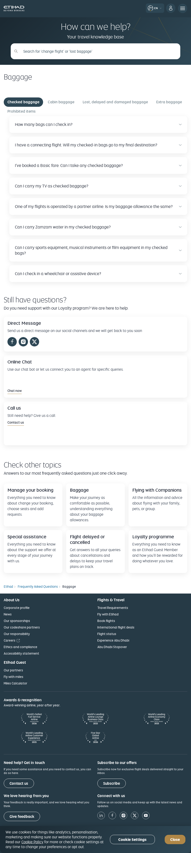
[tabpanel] (95, 199)
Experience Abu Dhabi (113, 640)
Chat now (14, 391)
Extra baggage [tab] (169, 102)
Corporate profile (17, 608)
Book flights (106, 621)
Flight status (106, 634)
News (8, 614)
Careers (9, 640)
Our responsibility (17, 634)
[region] (95, 839)
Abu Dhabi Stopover (112, 647)
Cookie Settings (132, 839)
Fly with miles (13, 677)
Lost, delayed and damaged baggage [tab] (115, 102)
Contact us (19, 783)
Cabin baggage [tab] (61, 102)
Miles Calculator (15, 683)
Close (175, 839)
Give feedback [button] (22, 816)
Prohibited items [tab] (21, 111)
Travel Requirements (112, 608)
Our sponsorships (17, 621)
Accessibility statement (21, 653)
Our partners (13, 670)
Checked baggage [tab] (23, 102)
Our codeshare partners (22, 627)
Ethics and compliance (20, 647)
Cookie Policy (32, 841)
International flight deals (115, 627)
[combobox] (98, 51)
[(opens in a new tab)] (12, 342)
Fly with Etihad (108, 614)
